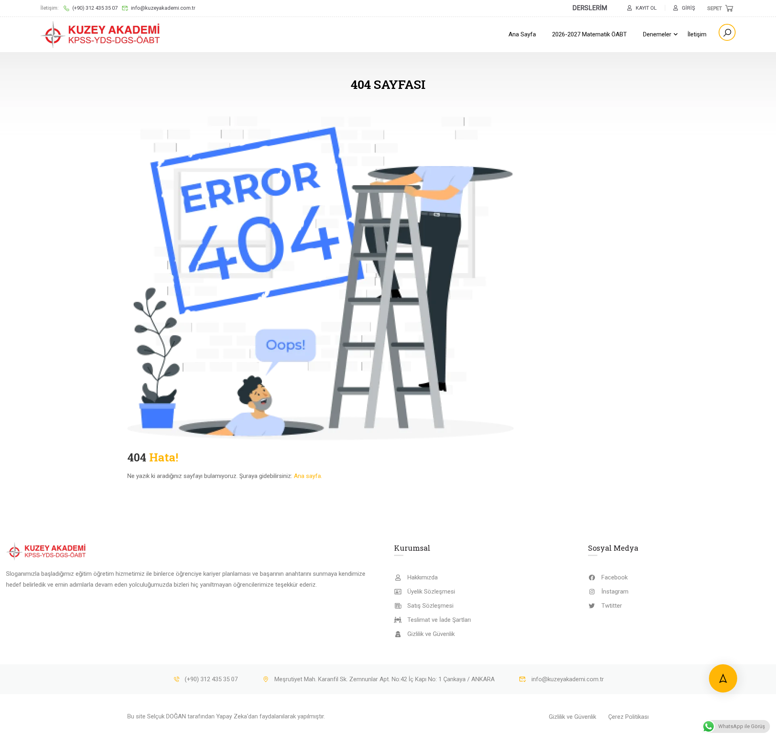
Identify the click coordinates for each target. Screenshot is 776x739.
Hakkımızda (422, 577)
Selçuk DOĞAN (166, 716)
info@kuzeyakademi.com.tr (163, 8)
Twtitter (611, 605)
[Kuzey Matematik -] (101, 34)
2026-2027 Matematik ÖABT (589, 34)
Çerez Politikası (628, 716)
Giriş (688, 8)
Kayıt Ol (646, 8)
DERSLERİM (589, 8)
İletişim (696, 34)
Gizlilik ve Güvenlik (431, 634)
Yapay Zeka (231, 716)
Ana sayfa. (308, 476)
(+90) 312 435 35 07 (95, 8)
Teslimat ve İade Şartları (439, 619)
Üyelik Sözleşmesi (431, 591)
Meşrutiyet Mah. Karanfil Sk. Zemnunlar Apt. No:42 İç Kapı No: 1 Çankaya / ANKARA (384, 679)
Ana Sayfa (522, 34)
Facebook (614, 577)
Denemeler (657, 34)
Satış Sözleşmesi (430, 605)
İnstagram (614, 591)
